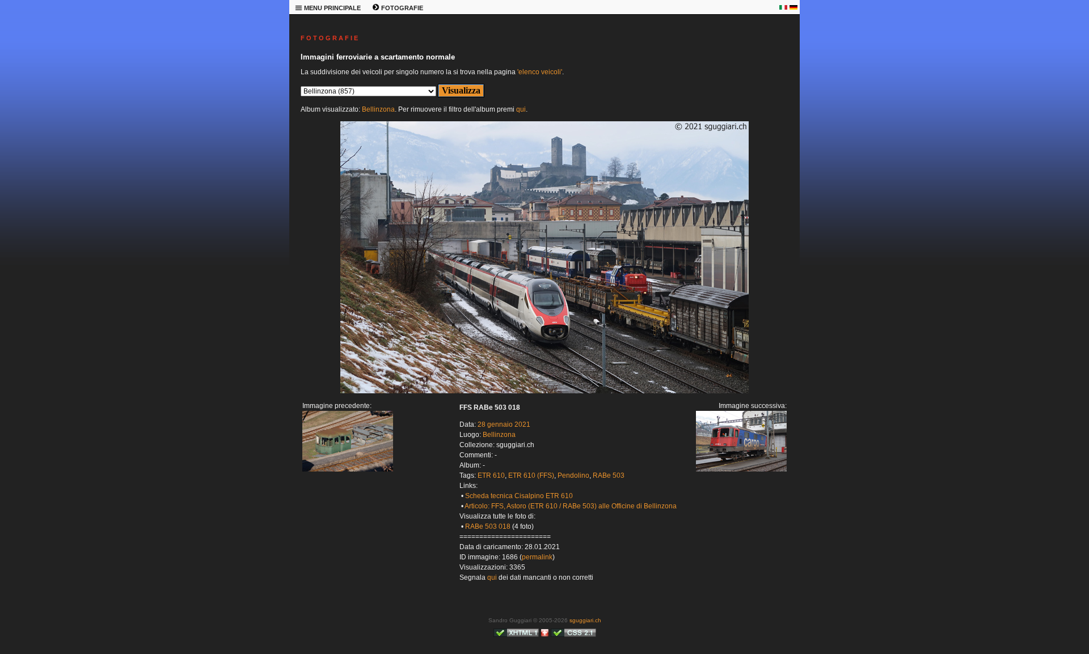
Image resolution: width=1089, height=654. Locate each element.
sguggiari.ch (585, 620)
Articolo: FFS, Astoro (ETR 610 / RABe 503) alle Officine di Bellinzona (571, 506)
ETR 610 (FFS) (531, 475)
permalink (537, 557)
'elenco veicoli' (539, 72)
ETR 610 (491, 475)
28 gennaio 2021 (504, 424)
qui (521, 109)
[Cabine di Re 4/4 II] (347, 469)
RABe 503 (608, 475)
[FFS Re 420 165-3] (544, 391)
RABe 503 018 (487, 526)
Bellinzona (378, 109)
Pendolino (573, 475)
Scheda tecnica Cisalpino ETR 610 (519, 496)
